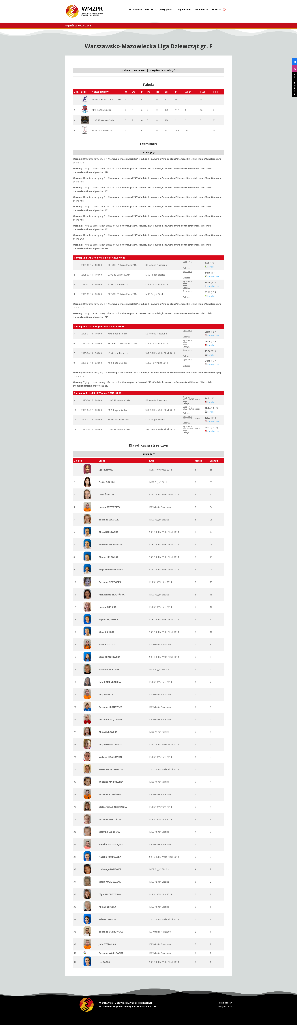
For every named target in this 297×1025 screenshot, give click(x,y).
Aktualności (135, 10)
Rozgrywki (166, 10)
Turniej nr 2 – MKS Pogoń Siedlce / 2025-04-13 (99, 326)
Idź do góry (148, 152)
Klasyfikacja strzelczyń (162, 70)
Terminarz (139, 70)
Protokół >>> (213, 266)
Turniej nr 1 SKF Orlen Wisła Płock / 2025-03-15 (99, 257)
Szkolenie (200, 10)
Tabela (126, 70)
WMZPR (149, 10)
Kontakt (216, 10)
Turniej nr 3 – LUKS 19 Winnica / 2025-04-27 (97, 393)
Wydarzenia (184, 10)
